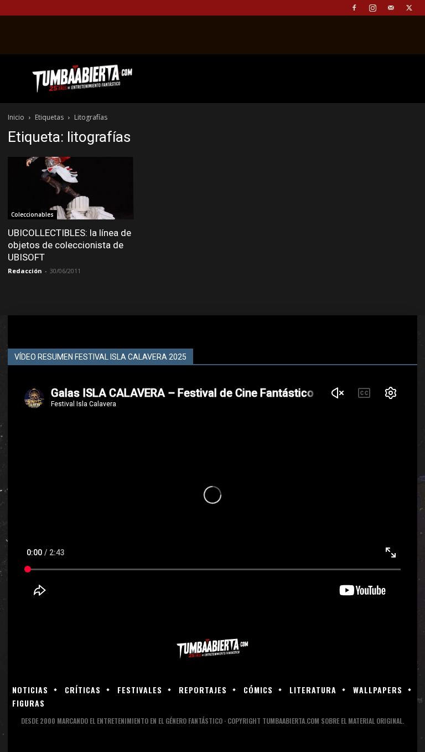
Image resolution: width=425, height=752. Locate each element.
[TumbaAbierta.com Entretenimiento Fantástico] (212, 649)
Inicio (16, 117)
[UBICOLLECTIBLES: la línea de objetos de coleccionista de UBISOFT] (71, 188)
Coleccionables (32, 214)
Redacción (25, 271)
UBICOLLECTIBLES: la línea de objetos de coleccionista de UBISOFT (69, 245)
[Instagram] (372, 8)
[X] (409, 8)
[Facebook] (354, 8)
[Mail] (390, 8)
